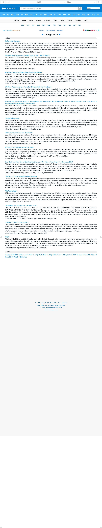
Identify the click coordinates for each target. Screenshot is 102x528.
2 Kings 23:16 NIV (11, 255)
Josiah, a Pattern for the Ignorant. (17, 222)
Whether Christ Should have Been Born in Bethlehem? (23, 72)
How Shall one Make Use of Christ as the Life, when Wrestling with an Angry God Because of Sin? (39, 162)
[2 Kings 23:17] (99, 242)
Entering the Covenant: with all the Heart (19, 147)
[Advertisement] (51, 274)
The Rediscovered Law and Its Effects (19, 133)
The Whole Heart (11, 191)
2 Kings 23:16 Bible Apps (86, 255)
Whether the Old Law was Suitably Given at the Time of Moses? (27, 56)
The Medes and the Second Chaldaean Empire (21, 205)
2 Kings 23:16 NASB (55, 255)
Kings (7, 237)
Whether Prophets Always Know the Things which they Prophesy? (28, 87)
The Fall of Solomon (12, 118)
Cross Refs (9, 30)
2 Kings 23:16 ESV (39, 255)
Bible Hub (23, 257)
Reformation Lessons (12, 41)
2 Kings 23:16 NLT (25, 255)
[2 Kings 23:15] (2, 242)
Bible (4, 30)
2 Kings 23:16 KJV (69, 255)
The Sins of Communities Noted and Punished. (21, 176)
